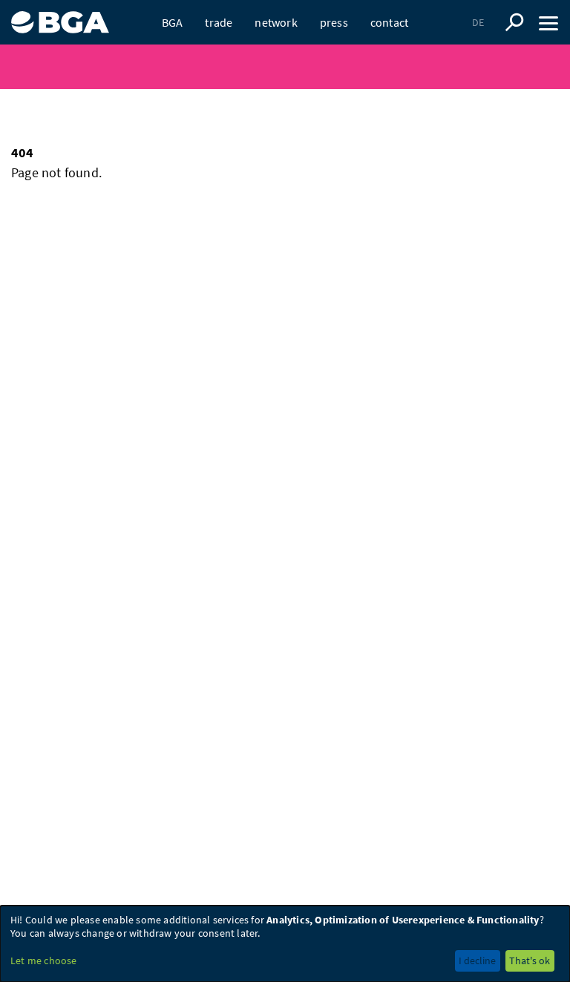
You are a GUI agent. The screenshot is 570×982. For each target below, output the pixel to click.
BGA (172, 22)
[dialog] (285, 944)
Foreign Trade (289, 44)
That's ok (529, 960)
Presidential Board (256, 44)
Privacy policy (376, 44)
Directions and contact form (225, 44)
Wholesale (356, 44)
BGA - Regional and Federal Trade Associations (153, 44)
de (478, 22)
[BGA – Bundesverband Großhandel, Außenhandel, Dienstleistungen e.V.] (60, 16)
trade (218, 22)
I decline (477, 960)
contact (389, 22)
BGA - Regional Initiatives (465, 44)
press (334, 22)
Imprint (317, 44)
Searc (514, 22)
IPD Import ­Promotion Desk (333, 44)
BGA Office (332, 44)
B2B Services (219, 44)
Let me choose (43, 960)
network (276, 22)
